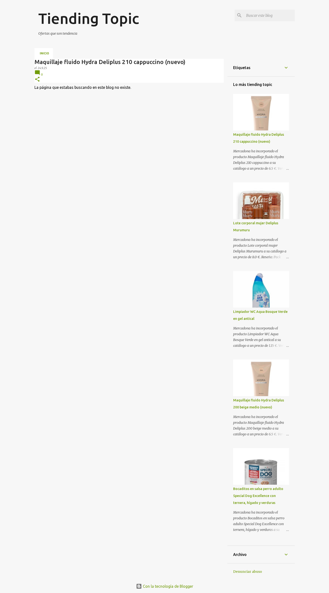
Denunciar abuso (247, 571)
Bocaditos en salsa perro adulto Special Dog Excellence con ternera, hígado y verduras (258, 496)
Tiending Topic (88, 18)
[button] (37, 79)
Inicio (44, 53)
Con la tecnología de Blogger (167, 586)
